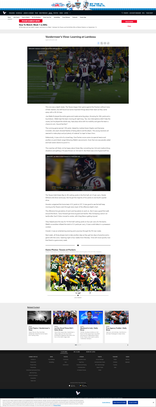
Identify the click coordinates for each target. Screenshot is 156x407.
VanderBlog (51, 362)
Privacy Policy (33, 364)
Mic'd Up (127, 359)
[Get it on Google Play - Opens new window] (83, 386)
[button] (78, 75)
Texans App (33, 380)
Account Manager (100, 359)
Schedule (115, 362)
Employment (33, 362)
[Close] (129, 26)
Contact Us (33, 359)
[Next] (90, 293)
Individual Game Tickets (100, 362)
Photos (66, 356)
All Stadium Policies (81, 370)
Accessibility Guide (81, 359)
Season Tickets (100, 367)
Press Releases (51, 359)
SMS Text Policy (33, 372)
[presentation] (128, 345)
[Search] (122, 13)
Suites (99, 370)
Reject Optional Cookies (120, 402)
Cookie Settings (106, 402)
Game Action (65, 364)
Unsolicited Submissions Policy (33, 370)
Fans (66, 362)
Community (65, 359)
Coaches (115, 364)
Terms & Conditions (33, 375)
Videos (127, 356)
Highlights (127, 362)
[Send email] (105, 44)
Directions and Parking (81, 364)
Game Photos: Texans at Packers (61, 250)
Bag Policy (81, 362)
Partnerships (33, 367)
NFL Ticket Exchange (99, 364)
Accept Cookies (133, 402)
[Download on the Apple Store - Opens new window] (72, 385)
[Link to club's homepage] (4, 13)
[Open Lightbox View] (78, 277)
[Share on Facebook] (98, 44)
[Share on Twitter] (101, 44)
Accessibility (33, 378)
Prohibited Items (81, 367)
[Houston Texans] (78, 393)
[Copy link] (108, 43)
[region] (78, 402)
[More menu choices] (70, 12)
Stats (115, 367)
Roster (115, 359)
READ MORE (129, 21)
